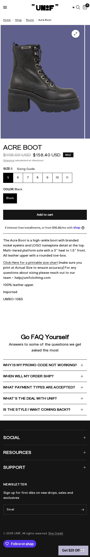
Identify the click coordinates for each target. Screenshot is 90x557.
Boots (30, 19)
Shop (18, 19)
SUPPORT (14, 467)
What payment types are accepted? (39, 387)
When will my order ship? (28, 376)
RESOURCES (17, 452)
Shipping (8, 160)
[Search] (78, 7)
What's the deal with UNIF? (30, 398)
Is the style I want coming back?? (37, 410)
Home (7, 19)
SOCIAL (11, 437)
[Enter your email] (82, 510)
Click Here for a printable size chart (30, 263)
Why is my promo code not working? (40, 365)
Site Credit (55, 533)
